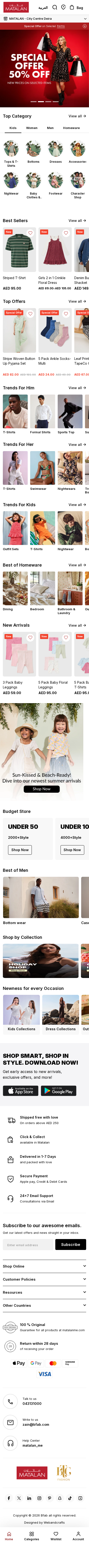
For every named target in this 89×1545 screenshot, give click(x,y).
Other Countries (17, 1305)
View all (75, 116)
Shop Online (13, 1266)
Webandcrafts (54, 1522)
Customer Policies (19, 1279)
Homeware (71, 128)
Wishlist (56, 1539)
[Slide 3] (48, 101)
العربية (43, 7)
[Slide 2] (41, 101)
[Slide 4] (56, 101)
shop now (20, 850)
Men (50, 128)
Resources (12, 1292)
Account (78, 1539)
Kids (13, 128)
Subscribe (70, 1244)
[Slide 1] (34, 101)
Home (9, 1539)
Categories (31, 1539)
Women (31, 128)
